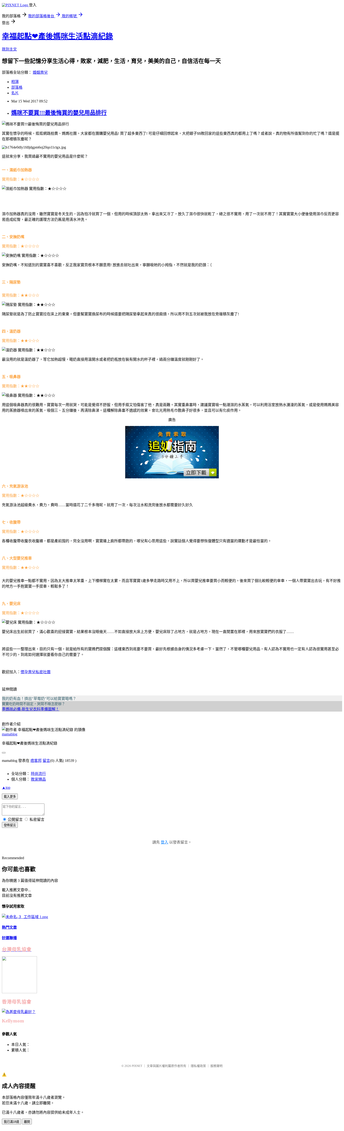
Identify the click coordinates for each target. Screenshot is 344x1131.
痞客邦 (36, 761)
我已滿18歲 (11, 1122)
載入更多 (10, 796)
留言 (46, 761)
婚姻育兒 (40, 72)
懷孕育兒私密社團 (36, 672)
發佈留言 (10, 825)
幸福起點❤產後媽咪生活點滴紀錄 (57, 36)
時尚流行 (38, 774)
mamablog (9, 734)
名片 (15, 93)
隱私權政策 (198, 1066)
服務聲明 (216, 1066)
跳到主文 (9, 49)
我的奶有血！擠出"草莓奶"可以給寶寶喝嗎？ (39, 699)
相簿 (15, 82)
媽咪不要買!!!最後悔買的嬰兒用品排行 (59, 113)
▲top (6, 787)
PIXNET (137, 1066)
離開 (27, 1122)
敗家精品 (38, 779)
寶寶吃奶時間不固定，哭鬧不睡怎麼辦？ (33, 704)
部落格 (16, 87)
